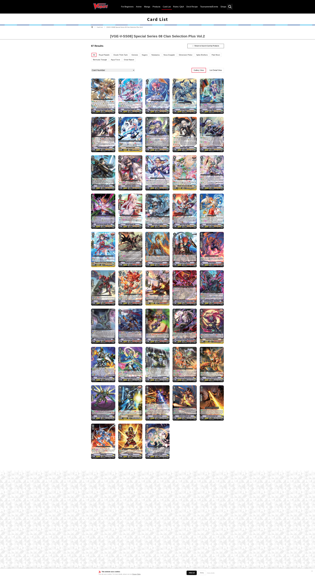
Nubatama (155, 55)
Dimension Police (185, 55)
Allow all (192, 573)
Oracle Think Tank (120, 55)
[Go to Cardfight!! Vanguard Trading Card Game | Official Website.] (92, 27)
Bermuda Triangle (100, 60)
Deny (202, 573)
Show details (211, 573)
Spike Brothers (202, 55)
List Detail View (216, 70)
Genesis (135, 55)
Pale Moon (216, 55)
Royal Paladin (104, 55)
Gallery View (199, 70)
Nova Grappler (169, 55)
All (94, 55)
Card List (100, 27)
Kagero (145, 55)
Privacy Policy (136, 574)
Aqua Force (115, 60)
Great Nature (129, 60)
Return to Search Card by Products (207, 46)
